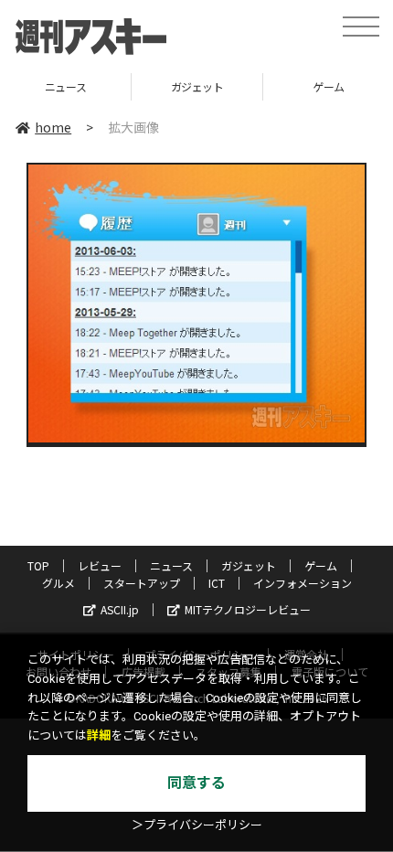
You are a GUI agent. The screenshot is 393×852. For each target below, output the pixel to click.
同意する (196, 783)
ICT (216, 583)
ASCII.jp (120, 609)
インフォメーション (302, 583)
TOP (38, 565)
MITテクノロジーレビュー (248, 609)
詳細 (99, 735)
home (53, 127)
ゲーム (245, 86)
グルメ (58, 583)
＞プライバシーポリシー (197, 825)
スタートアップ (141, 583)
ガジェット (114, 86)
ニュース (171, 565)
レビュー (100, 565)
